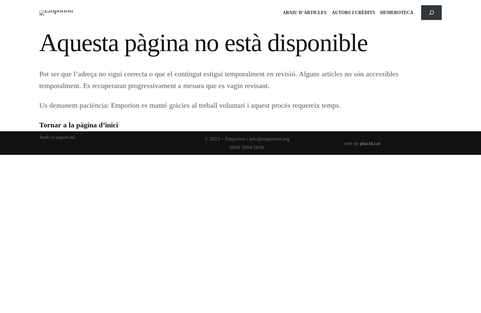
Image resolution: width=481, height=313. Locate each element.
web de (362, 143)
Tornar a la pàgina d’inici (78, 125)
